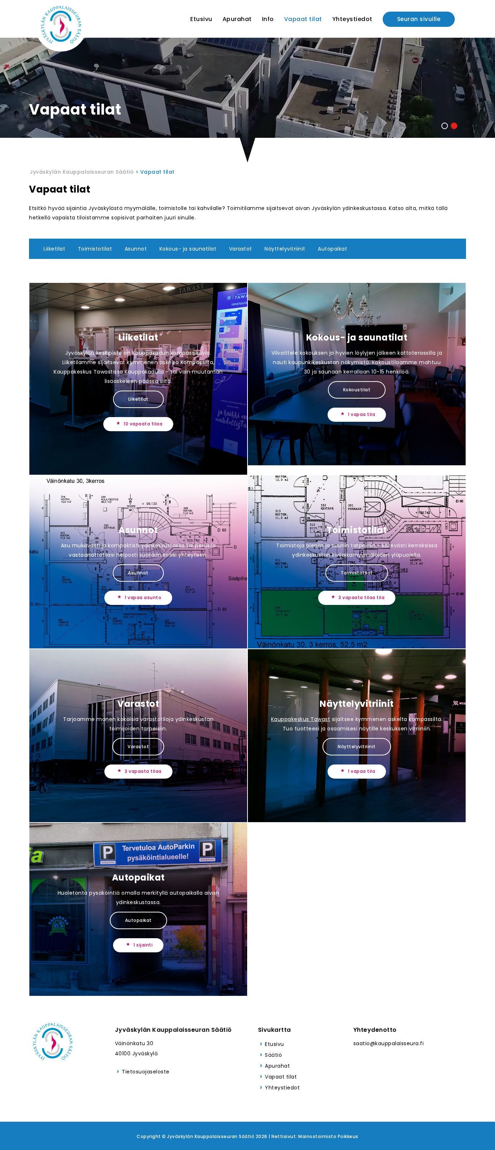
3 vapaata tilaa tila (361, 597)
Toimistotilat (95, 248)
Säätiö (273, 1055)
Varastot (240, 248)
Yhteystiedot (352, 19)
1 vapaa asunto (143, 597)
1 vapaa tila (361, 414)
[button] (444, 126)
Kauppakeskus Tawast (300, 719)
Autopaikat (332, 248)
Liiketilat (54, 248)
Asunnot (136, 248)
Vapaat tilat (303, 19)
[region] (247, 102)
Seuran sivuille (419, 19)
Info (268, 19)
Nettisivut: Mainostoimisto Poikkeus (314, 1136)
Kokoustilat (357, 390)
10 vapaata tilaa (143, 424)
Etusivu (201, 19)
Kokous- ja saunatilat (188, 248)
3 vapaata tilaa (143, 771)
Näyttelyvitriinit (285, 248)
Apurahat (237, 19)
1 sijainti (143, 945)
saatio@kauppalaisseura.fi (388, 1043)
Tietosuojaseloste (146, 1071)
